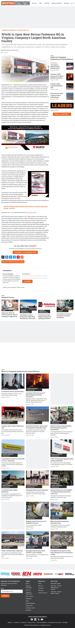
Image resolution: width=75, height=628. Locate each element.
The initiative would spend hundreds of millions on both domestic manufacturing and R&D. (12, 464)
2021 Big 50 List (31, 212)
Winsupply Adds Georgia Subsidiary (37, 490)
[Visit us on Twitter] (39, 619)
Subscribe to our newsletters (25, 252)
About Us (10, 622)
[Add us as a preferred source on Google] (22, 257)
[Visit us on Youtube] (42, 619)
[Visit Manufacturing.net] (59, 574)
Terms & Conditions (41, 622)
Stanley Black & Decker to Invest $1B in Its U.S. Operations (12, 459)
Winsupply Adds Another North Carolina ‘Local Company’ (35, 551)
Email (2, 588)
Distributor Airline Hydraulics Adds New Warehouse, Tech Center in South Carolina (28, 316)
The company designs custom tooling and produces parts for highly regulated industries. (61, 433)
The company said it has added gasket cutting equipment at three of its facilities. (61, 463)
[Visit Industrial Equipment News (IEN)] (26, 574)
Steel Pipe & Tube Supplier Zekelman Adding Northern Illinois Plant (44, 316)
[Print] (2, 257)
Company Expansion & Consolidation (15, 30)
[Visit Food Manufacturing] (16, 574)
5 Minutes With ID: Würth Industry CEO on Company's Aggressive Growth (9, 314)
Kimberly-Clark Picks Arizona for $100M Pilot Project (36, 522)
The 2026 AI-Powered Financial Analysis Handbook (64, 315)
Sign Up (5, 595)
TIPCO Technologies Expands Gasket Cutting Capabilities (61, 459)
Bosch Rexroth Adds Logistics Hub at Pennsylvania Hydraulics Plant (56, 95)
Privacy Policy (31, 622)
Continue (27, 281)
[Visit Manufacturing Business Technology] (69, 574)
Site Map (65, 622)
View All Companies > (62, 114)
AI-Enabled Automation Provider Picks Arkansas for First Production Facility (61, 552)
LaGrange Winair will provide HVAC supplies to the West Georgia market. (36, 492)
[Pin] (18, 257)
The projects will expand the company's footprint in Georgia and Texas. (60, 496)
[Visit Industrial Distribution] (48, 574)
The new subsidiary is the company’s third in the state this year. (37, 555)
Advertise (23, 622)
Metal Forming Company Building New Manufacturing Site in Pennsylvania (60, 427)
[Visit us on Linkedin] (35, 619)
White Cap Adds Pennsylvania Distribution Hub (59, 522)
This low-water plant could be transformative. (34, 526)
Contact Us (17, 622)
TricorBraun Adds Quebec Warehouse (9, 491)
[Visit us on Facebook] (32, 619)
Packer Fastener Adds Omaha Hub (12, 551)
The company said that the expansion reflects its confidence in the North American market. (36, 431)
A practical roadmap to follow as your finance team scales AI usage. (11, 394)
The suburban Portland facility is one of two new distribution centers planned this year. (12, 431)
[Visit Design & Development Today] (5, 574)
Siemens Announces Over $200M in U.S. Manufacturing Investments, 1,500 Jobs (61, 491)
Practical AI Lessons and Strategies (12, 391)
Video (4, 310)
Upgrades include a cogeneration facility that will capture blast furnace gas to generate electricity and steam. (36, 400)
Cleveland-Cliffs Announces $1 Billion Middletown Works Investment (56, 76)
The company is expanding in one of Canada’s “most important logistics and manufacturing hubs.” (11, 495)
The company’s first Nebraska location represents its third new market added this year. (12, 554)
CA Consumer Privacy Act (54, 622)
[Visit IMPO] (37, 574)
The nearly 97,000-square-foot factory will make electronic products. (61, 557)
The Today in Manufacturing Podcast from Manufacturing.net (56, 67)
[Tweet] (14, 257)
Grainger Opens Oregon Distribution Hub (56, 85)
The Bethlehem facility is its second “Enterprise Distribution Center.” (60, 526)
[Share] (6, 257)
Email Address (26, 274)
